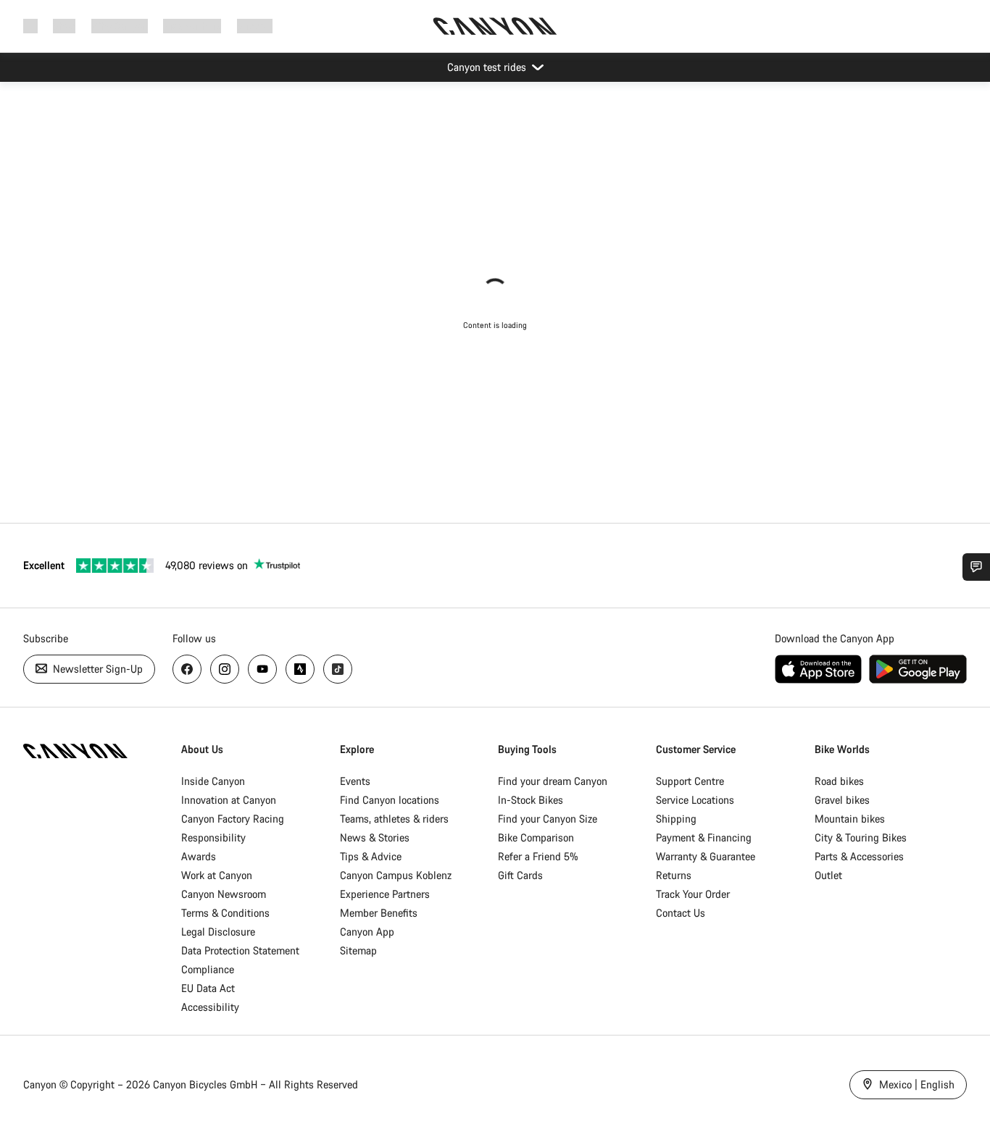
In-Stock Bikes (530, 800)
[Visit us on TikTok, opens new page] (337, 669)
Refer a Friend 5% (538, 856)
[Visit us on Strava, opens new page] (300, 669)
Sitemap (358, 950)
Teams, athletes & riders (394, 819)
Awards (198, 856)
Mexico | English (915, 1084)
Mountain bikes (850, 819)
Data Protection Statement (240, 950)
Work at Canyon (216, 875)
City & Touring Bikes (861, 837)
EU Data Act (208, 988)
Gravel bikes (842, 800)
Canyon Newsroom (223, 894)
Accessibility (210, 1007)
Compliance (207, 969)
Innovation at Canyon (228, 800)
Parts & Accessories (859, 856)
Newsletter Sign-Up (96, 669)
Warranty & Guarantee (705, 856)
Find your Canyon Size (547, 819)
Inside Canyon (213, 781)
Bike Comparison (536, 837)
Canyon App (367, 931)
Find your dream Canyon (552, 781)
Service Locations (695, 800)
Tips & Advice (371, 856)
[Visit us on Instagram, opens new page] (224, 669)
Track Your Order (693, 894)
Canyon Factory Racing (232, 819)
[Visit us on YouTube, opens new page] (262, 669)
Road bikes (839, 781)
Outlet (828, 875)
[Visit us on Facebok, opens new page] (186, 669)
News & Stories (374, 837)
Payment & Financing (704, 837)
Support (255, 26)
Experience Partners (385, 894)
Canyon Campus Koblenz (396, 875)
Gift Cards (520, 875)
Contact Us (680, 913)
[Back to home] (495, 26)
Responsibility (213, 837)
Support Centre (690, 781)
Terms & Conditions (225, 913)
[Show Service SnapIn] (976, 567)
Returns (673, 875)
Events (355, 781)
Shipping (676, 819)
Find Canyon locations (389, 800)
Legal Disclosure (218, 931)
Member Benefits (378, 913)
